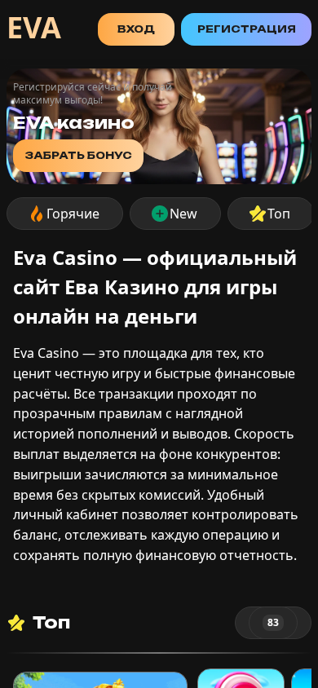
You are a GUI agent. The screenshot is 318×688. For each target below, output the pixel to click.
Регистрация (246, 29)
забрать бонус (78, 155)
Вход (136, 29)
